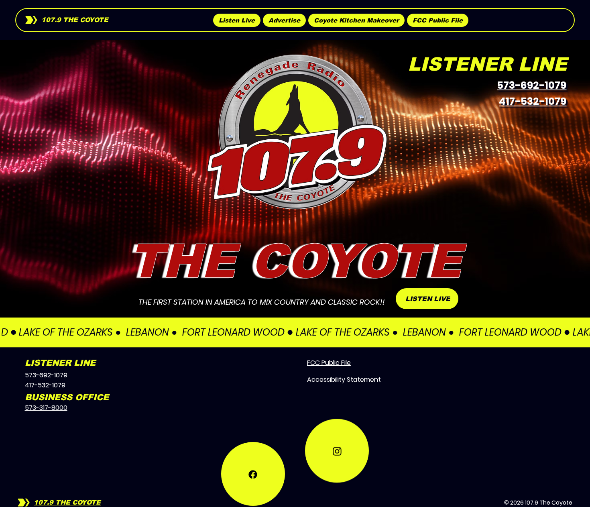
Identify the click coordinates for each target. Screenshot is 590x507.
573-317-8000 (46, 407)
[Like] (253, 456)
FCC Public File (329, 362)
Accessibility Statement (344, 379)
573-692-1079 (531, 85)
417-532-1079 (532, 101)
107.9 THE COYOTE (74, 19)
